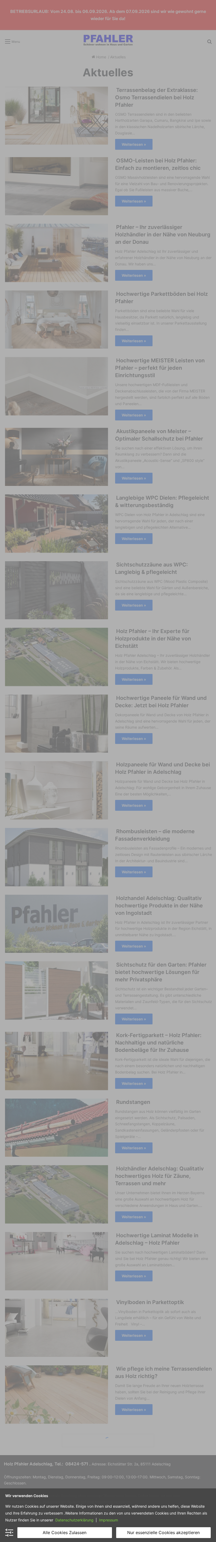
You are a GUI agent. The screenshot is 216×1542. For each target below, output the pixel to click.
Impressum (108, 1520)
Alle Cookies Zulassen (64, 1532)
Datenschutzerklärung (74, 1520)
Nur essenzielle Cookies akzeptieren (163, 1532)
